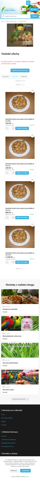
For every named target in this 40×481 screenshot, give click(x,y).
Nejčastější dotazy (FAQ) (8, 443)
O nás (3, 415)
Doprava (3, 436)
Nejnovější (6, 77)
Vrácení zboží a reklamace (8, 440)
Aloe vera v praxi (8, 389)
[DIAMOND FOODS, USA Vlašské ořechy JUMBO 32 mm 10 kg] (20, 237)
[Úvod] (9, 9)
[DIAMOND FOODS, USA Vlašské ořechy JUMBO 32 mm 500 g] (20, 103)
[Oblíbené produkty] (21, 9)
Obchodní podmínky (7, 418)
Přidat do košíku (22, 128)
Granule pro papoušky (10, 309)
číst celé (5, 312)
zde (28, 476)
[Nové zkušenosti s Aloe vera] (20, 323)
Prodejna (3, 425)
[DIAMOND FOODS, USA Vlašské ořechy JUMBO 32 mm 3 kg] (20, 192)
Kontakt (3, 421)
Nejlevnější (15, 77)
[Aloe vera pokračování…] (20, 350)
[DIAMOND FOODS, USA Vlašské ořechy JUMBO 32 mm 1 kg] (20, 147)
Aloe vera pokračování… (10, 363)
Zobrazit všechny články (18, 399)
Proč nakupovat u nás (7, 446)
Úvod (2, 21)
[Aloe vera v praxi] (20, 377)
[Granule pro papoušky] (20, 296)
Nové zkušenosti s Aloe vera (12, 336)
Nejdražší (24, 77)
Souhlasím (25, 471)
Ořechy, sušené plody (11, 21)
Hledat (34, 16)
